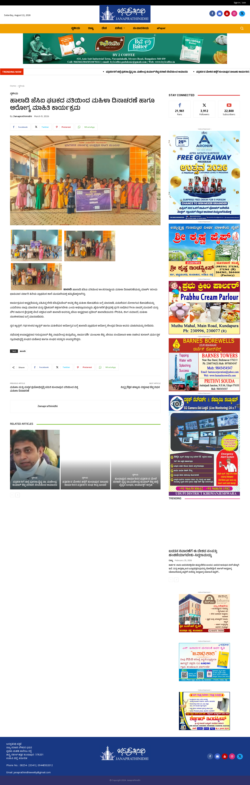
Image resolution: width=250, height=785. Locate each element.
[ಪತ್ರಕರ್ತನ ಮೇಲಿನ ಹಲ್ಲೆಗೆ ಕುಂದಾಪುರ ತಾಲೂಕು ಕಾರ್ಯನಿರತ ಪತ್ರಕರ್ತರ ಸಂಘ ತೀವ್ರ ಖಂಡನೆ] (85, 459)
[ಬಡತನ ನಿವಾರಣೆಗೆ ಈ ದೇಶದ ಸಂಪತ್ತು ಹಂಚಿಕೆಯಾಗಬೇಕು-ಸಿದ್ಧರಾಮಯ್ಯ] (204, 525)
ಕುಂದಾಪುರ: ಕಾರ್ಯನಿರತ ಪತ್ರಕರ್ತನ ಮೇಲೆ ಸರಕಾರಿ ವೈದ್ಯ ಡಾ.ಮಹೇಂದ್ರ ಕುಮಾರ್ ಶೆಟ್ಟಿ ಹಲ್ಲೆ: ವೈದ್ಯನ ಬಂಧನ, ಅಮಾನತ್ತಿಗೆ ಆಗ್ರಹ (136, 482)
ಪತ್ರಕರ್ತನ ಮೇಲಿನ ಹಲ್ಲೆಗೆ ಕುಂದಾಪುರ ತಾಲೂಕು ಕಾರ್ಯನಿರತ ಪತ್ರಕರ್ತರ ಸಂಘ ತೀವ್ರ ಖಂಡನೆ (177, 72)
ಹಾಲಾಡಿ (23, 351)
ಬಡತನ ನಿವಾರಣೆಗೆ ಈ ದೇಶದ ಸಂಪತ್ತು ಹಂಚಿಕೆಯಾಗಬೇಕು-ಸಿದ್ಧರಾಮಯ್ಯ (193, 553)
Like (180, 103)
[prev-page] (12, 495)
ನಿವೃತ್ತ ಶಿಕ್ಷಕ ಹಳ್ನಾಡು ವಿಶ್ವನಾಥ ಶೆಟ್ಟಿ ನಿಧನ (141, 387)
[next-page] (17, 495)
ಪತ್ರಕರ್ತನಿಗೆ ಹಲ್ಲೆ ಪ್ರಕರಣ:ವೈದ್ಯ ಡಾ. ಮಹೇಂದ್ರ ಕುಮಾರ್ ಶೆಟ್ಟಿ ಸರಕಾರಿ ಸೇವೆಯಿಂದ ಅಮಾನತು (88, 72)
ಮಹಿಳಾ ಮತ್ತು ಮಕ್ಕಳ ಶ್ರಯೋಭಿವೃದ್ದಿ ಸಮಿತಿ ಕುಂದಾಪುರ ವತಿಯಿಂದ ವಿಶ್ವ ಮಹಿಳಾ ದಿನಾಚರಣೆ (44, 389)
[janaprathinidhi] (125, 14)
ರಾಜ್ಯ (171, 561)
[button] (242, 28)
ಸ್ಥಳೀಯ (21, 85)
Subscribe (229, 103)
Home (13, 85)
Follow (205, 103)
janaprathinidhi (22, 116)
